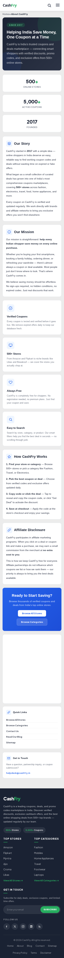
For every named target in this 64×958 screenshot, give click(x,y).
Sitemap (11, 742)
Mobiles (38, 852)
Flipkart (7, 852)
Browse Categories (32, 622)
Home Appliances (44, 858)
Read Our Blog (14, 736)
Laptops (39, 874)
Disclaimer (45, 952)
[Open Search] (49, 5)
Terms (34, 952)
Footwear (39, 869)
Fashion (38, 847)
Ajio (5, 863)
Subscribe (50, 909)
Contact (40, 945)
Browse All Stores (32, 613)
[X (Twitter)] (15, 926)
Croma (7, 869)
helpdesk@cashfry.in (18, 773)
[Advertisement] (32, 669)
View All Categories (45, 880)
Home (6, 14)
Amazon (8, 847)
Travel (37, 863)
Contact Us (12, 731)
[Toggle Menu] (57, 5)
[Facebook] (6, 926)
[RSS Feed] (39, 926)
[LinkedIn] (31, 926)
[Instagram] (23, 926)
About (20, 945)
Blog (29, 945)
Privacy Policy (20, 952)
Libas (6, 874)
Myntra (7, 858)
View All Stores (11, 880)
